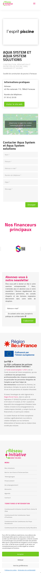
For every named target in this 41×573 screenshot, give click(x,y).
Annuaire (8, 489)
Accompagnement (11, 485)
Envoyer (32, 204)
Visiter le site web (14, 104)
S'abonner (28, 320)
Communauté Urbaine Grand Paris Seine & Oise (21, 510)
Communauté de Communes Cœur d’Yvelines (17, 516)
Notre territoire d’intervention (16, 472)
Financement (10, 481)
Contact (8, 498)
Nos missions (10, 468)
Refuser (20, 560)
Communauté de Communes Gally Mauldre (21, 528)
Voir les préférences (20, 565)
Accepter (20, 554)
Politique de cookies (11, 570)
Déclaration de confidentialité (26, 570)
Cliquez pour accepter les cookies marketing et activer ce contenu (20, 124)
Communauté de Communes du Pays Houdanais (18, 522)
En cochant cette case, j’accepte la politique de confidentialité (18, 315)
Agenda (7, 493)
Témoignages (10, 476)
